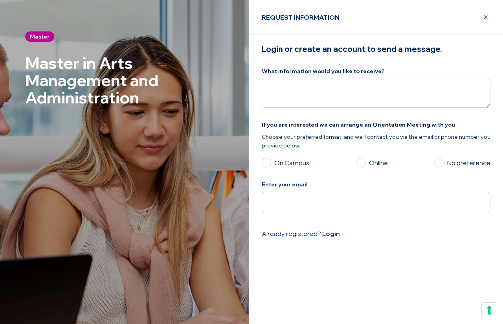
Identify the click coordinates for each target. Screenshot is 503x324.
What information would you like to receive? (323, 71)
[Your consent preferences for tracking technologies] (489, 310)
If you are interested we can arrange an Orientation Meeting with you (358, 124)
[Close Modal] (481, 17)
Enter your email (285, 184)
